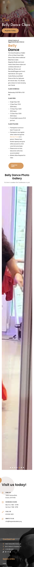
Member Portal (14, 137)
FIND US (8, 492)
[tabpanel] (17, 328)
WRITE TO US (10, 518)
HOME (4, 563)
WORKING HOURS (11, 502)
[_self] (3, 493)
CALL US (8, 511)
